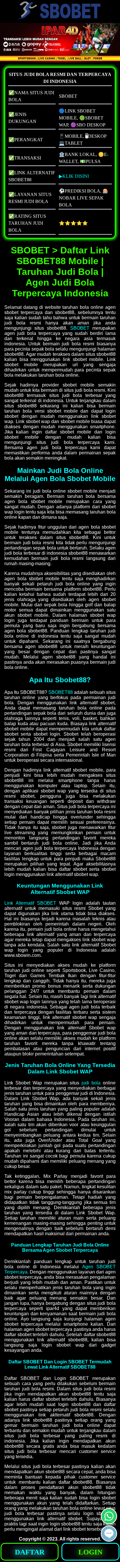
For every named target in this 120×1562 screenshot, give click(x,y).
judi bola (91, 1082)
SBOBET (79, 328)
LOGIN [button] (90, 1552)
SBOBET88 (60, 692)
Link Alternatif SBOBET (30, 903)
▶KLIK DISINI (74, 176)
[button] (109, 1533)
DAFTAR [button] (30, 1552)
